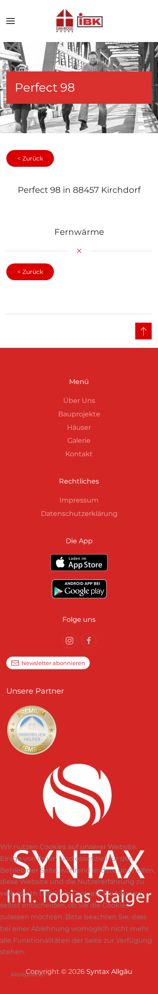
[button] (10, 21)
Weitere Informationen (79, 988)
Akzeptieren (28, 974)
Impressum (79, 500)
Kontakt (79, 454)
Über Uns (79, 401)
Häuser (79, 427)
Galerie (79, 440)
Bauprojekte (79, 414)
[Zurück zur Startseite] (79, 21)
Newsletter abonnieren (53, 663)
